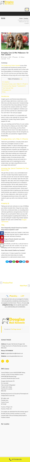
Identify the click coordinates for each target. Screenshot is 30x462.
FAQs (4, 92)
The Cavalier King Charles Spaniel (10, 65)
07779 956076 (9, 350)
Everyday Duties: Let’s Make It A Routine (15, 84)
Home (21, 18)
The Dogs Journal (16, 329)
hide (21, 79)
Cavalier (26, 18)
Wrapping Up (6, 90)
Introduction (6, 82)
